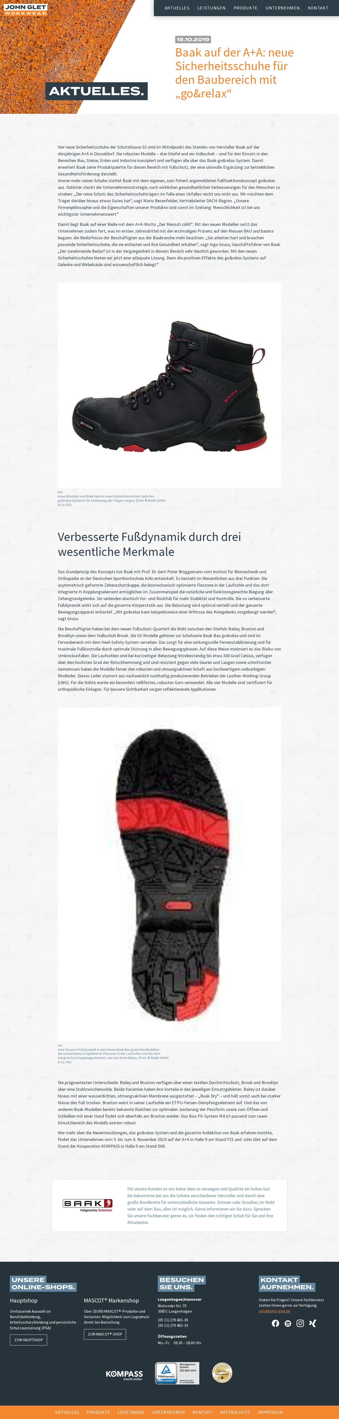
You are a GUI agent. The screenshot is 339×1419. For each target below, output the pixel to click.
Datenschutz (235, 1412)
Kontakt (318, 8)
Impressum (270, 1412)
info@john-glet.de (274, 1310)
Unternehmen (283, 8)
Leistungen (212, 8)
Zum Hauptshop (28, 1340)
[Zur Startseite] (25, 10)
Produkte (246, 8)
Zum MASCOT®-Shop (105, 1334)
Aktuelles (177, 8)
